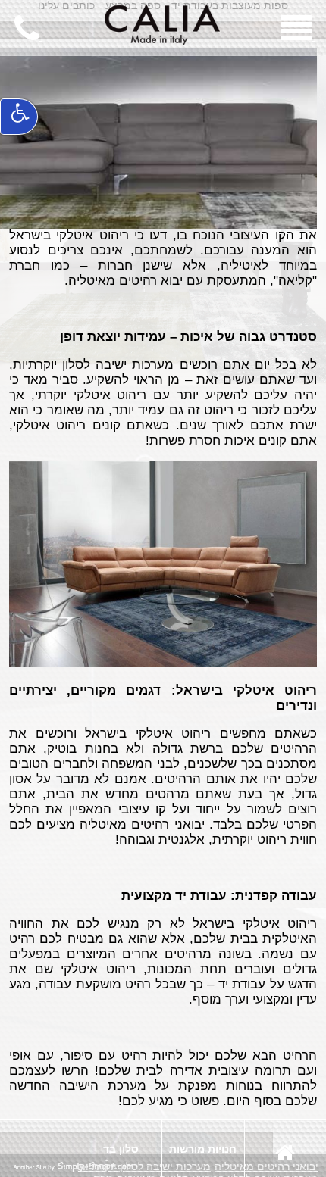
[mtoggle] (298, 36)
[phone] (28, 36)
